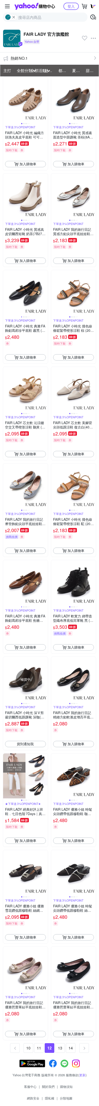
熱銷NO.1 (19, 58)
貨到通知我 (25, 743)
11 (39, 1048)
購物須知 (66, 1086)
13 (60, 1048)
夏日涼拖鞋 (77, 70)
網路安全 (33, 1098)
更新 (82, 1075)
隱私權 (49, 1098)
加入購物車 (27, 163)
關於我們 (48, 1086)
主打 (7, 70)
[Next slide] (45, 99)
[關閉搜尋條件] (14, 17)
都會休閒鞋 (63, 70)
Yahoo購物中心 (34, 6)
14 (70, 1048)
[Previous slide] (6, 99)
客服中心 (30, 1086)
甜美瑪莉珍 (91, 70)
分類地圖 (66, 1098)
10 (28, 1048)
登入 (71, 6)
